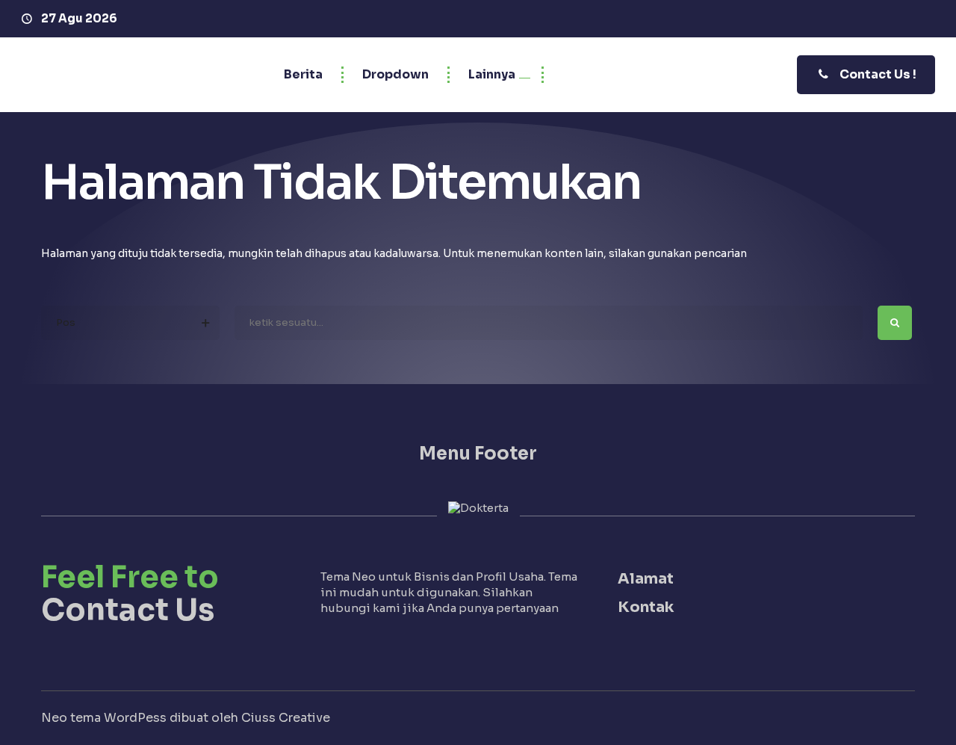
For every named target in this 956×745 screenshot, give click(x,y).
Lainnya (491, 74)
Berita (303, 74)
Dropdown (395, 74)
